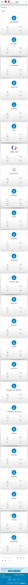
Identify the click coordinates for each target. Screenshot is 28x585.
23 (20, 558)
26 (5, 561)
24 (23, 558)
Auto (18, 579)
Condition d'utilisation (6, 577)
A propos (3, 575)
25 (2, 561)
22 (17, 558)
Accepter (9, 571)
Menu (2, 2)
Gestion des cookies (16, 571)
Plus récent (4, 7)
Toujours (3, 11)
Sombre (14, 579)
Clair (9, 579)
